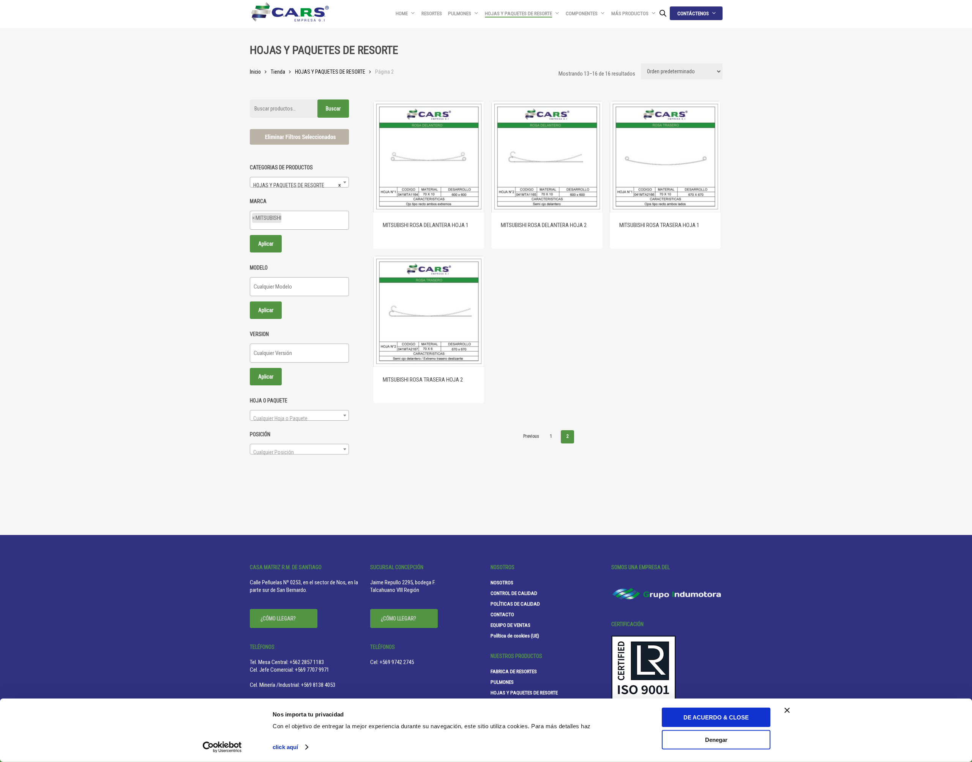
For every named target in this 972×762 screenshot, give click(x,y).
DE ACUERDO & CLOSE (716, 717)
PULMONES (502, 682)
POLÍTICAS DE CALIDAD (515, 604)
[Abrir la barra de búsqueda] (663, 13)
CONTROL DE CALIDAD (514, 593)
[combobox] (299, 182)
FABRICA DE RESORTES (514, 671)
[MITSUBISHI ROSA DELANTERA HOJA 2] (547, 156)
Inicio (255, 72)
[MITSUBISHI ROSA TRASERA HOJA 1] (665, 156)
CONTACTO (502, 614)
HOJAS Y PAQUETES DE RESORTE (330, 72)
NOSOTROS (502, 582)
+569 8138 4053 (318, 685)
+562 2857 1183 (307, 662)
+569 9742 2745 (397, 662)
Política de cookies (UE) (515, 636)
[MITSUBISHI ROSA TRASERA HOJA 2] (428, 311)
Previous (531, 436)
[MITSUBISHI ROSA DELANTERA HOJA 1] (428, 156)
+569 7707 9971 (312, 669)
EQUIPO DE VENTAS (510, 625)
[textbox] (285, 220)
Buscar (333, 109)
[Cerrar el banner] (787, 710)
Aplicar (265, 244)
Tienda (278, 72)
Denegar (716, 739)
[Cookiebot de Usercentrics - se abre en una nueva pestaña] (222, 747)
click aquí (285, 747)
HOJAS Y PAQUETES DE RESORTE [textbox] (297, 185)
